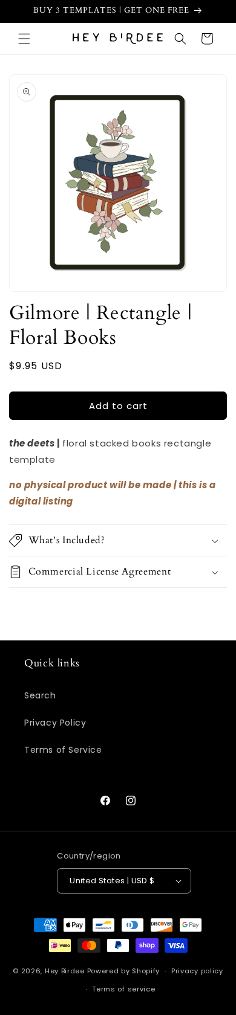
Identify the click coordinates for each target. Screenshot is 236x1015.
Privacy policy (197, 971)
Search (40, 695)
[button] (24, 38)
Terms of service (123, 989)
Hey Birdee (65, 971)
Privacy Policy (55, 723)
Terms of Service (63, 750)
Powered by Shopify (123, 971)
